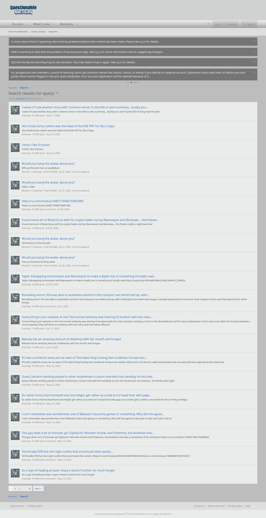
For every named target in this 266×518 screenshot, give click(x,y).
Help (247, 505)
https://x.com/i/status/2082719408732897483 (52, 201)
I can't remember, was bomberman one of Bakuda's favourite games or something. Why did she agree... (93, 414)
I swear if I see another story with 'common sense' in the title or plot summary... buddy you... (85, 107)
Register (53, 31)
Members (66, 24)
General (85, 171)
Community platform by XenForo (123, 514)
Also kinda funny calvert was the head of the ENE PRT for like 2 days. (68, 126)
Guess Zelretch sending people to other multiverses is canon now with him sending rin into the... (88, 377)
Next (37, 488)
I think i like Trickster (36, 145)
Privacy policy (235, 505)
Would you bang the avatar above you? (48, 164)
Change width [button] (34, 505)
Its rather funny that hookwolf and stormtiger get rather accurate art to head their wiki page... (86, 395)
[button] (26, 24)
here (142, 41)
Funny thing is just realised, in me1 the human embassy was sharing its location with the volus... (87, 317)
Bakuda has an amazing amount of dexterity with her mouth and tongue (71, 339)
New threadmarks (18, 31)
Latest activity (38, 31)
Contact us (199, 505)
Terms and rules (216, 505)
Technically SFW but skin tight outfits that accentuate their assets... (67, 452)
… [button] (24, 488)
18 (29, 488)
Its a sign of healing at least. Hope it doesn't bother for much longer (68, 470)
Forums (17, 24)
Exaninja (20, 98)
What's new (41, 24)
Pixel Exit (167, 514)
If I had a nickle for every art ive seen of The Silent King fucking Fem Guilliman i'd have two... (84, 358)
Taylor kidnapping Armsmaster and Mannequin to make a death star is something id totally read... (89, 276)
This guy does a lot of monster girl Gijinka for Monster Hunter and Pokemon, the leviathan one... (88, 433)
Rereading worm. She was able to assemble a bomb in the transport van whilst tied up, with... (85, 295)
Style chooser (17, 505)
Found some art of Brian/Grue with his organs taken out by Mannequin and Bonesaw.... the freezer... (90, 220)
